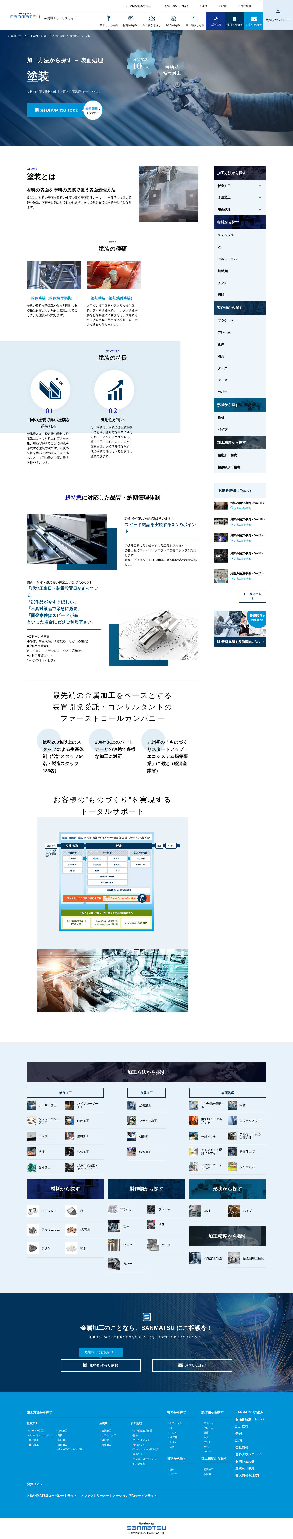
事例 (204, 5)
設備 (224, 5)
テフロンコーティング (146, 1458)
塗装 (136, 1435)
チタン (174, 1442)
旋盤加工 (107, 1430)
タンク (208, 1442)
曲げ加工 (35, 1440)
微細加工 (63, 1444)
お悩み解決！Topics (176, 5)
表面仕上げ (140, 1454)
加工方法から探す (54, 35)
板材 (173, 1469)
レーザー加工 (38, 1430)
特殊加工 (107, 1444)
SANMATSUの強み (140, 5)
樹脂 (173, 1446)
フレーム (209, 1428)
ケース (208, 1446)
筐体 (207, 1432)
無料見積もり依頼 (101, 1363)
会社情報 (246, 5)
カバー (208, 1451)
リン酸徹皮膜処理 (143, 1430)
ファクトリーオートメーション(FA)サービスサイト (120, 1495)
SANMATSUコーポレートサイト (53, 1495)
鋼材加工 (63, 1430)
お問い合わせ (195, 1365)
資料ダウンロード (248, 1454)
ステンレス (177, 1423)
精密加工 (209, 1469)
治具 (207, 1437)
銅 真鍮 (174, 1437)
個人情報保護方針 (248, 1475)
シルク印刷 (140, 1463)
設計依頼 (241, 1426)
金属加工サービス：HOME (23, 35)
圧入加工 (35, 1444)
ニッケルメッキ (142, 1440)
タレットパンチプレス (42, 1435)
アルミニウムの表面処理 (147, 1449)
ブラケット (211, 1423)
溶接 (61, 1435)
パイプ (174, 1474)
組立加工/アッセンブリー (72, 1449)
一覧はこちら (254, 596)
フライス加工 (110, 1435)
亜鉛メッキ (140, 1444)
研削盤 (106, 1440)
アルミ (174, 1432)
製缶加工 (63, 1440)
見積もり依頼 (245, 1468)
